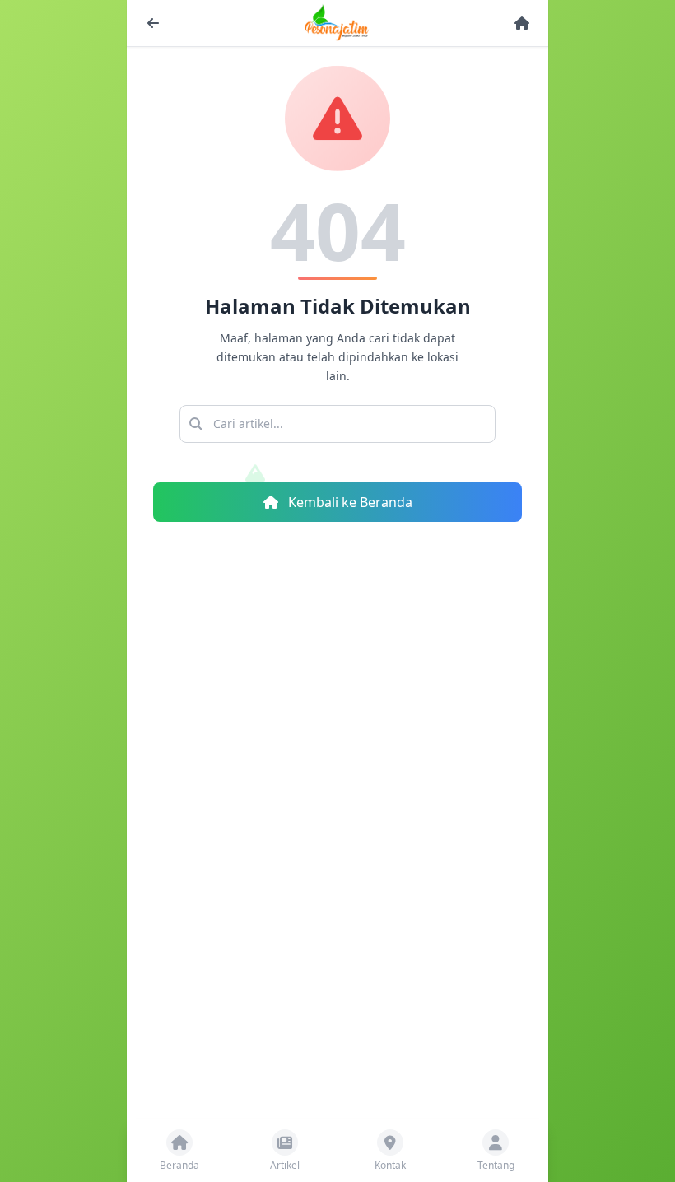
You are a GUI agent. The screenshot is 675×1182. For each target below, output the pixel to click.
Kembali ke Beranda (348, 502)
